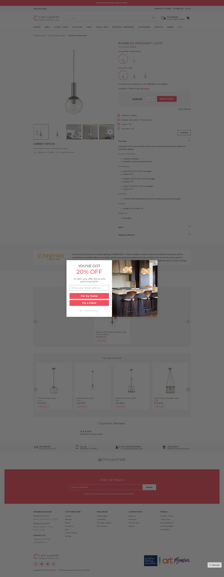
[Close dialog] (154, 263)
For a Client (89, 303)
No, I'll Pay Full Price (89, 311)
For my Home (89, 296)
